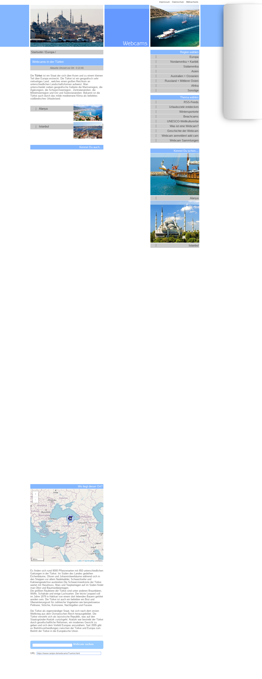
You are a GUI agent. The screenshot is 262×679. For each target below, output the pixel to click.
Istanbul (44, 126)
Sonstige (193, 90)
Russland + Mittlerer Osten (182, 80)
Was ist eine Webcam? (184, 126)
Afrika (195, 85)
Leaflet (79, 561)
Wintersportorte (189, 111)
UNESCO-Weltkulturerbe (183, 121)
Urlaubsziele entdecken (184, 106)
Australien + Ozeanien (185, 76)
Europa (194, 56)
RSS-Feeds (191, 102)
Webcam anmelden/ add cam (180, 135)
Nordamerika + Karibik (184, 61)
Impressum (164, 2)
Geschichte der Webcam (183, 130)
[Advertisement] (242, 61)
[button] (70, 519)
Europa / (50, 52)
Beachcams (191, 116)
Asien (195, 71)
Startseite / (37, 52)
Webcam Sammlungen (184, 140)
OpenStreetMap (89, 561)
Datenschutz (178, 2)
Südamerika (191, 66)
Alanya (43, 108)
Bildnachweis (192, 2)
